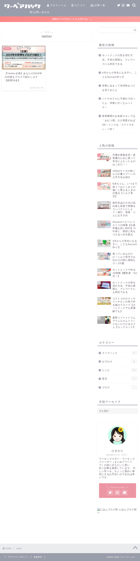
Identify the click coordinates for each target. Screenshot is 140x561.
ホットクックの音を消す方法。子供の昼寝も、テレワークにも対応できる (118, 59)
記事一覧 (99, 5)
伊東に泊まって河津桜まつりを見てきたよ (118, 87)
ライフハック (118, 353)
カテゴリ (79, 5)
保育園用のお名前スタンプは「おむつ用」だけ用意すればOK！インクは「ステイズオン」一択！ (118, 122)
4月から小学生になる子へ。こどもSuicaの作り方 (119, 74)
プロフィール (57, 5)
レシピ (119, 370)
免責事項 (38, 557)
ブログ (118, 387)
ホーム (37, 5)
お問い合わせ (41, 12)
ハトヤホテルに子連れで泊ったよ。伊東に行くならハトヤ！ (118, 103)
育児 (118, 379)
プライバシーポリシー (18, 557)
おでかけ (118, 361)
